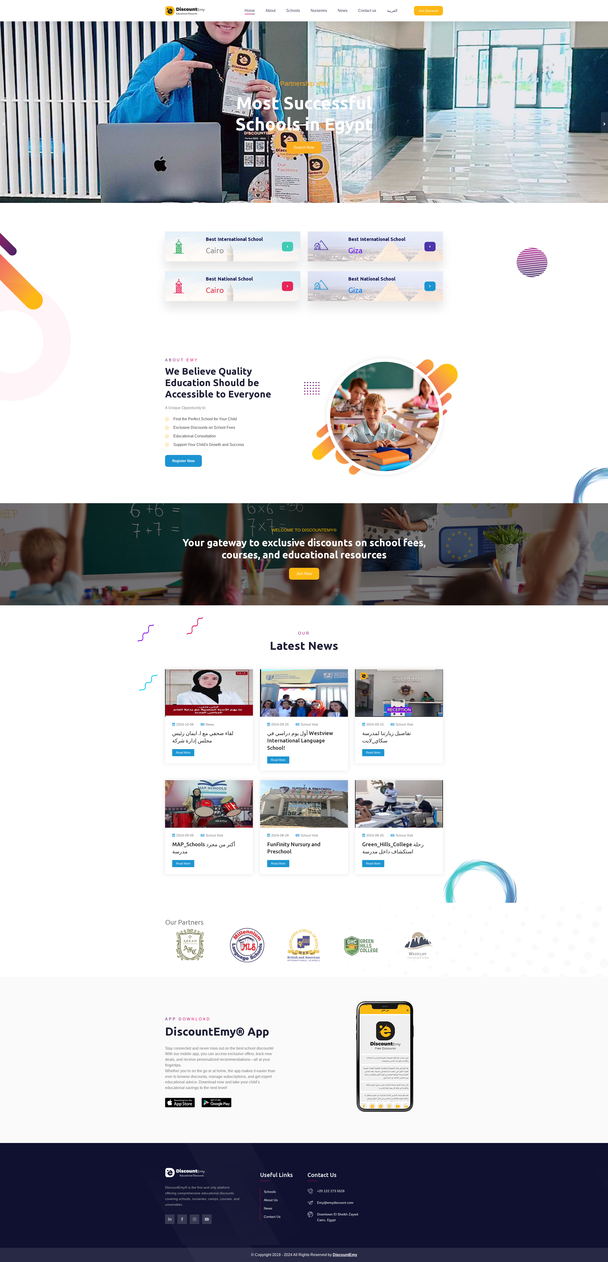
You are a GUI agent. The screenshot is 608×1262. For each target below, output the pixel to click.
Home (250, 11)
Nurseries (319, 11)
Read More (183, 752)
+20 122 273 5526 (331, 1191)
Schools (293, 11)
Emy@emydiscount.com (335, 1203)
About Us (271, 1200)
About (271, 11)
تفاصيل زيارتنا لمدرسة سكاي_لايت (386, 736)
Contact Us (272, 1217)
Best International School (234, 239)
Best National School (229, 279)
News (342, 11)
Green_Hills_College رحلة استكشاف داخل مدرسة (393, 848)
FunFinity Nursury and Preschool (293, 848)
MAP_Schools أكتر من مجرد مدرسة (203, 848)
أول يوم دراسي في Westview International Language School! (300, 740)
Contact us (367, 11)
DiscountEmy (345, 1255)
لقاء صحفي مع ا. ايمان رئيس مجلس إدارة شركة (202, 736)
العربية (392, 11)
